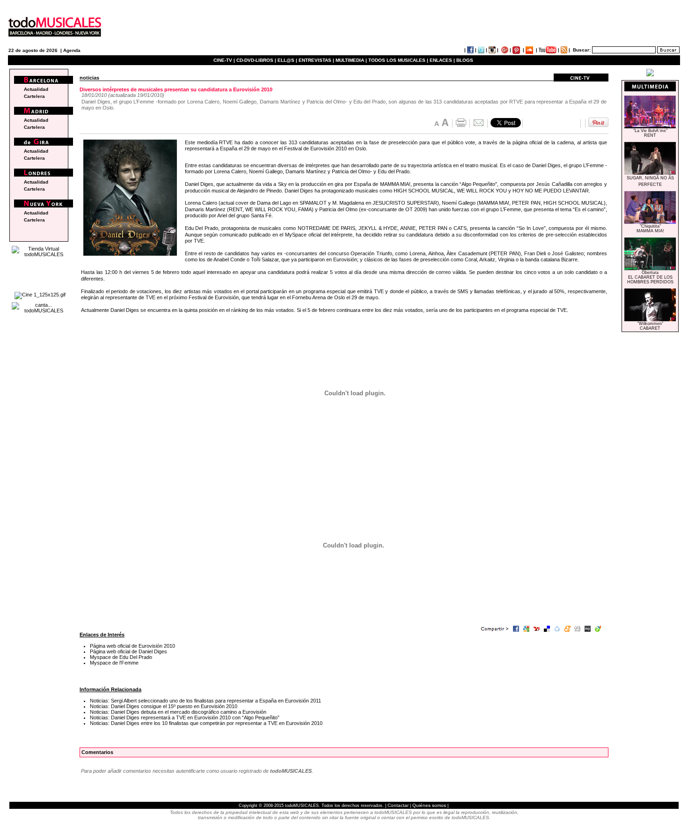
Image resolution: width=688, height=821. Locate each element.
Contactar (398, 805)
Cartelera (34, 96)
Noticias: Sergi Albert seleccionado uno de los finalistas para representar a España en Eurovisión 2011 (205, 700)
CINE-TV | (224, 60)
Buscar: (582, 49)
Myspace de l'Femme (114, 663)
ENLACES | (442, 60)
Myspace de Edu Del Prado (121, 657)
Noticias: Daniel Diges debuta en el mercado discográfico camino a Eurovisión (178, 712)
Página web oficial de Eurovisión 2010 (132, 646)
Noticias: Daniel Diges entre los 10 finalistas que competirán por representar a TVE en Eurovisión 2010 (206, 723)
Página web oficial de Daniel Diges (128, 651)
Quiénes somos (429, 805)
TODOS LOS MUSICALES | (398, 60)
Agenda (72, 50)
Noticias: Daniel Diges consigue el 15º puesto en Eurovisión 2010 (163, 706)
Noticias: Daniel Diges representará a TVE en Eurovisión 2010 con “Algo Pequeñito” (184, 717)
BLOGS (464, 60)
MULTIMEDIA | (351, 60)
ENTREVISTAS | (316, 60)
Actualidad (36, 89)
